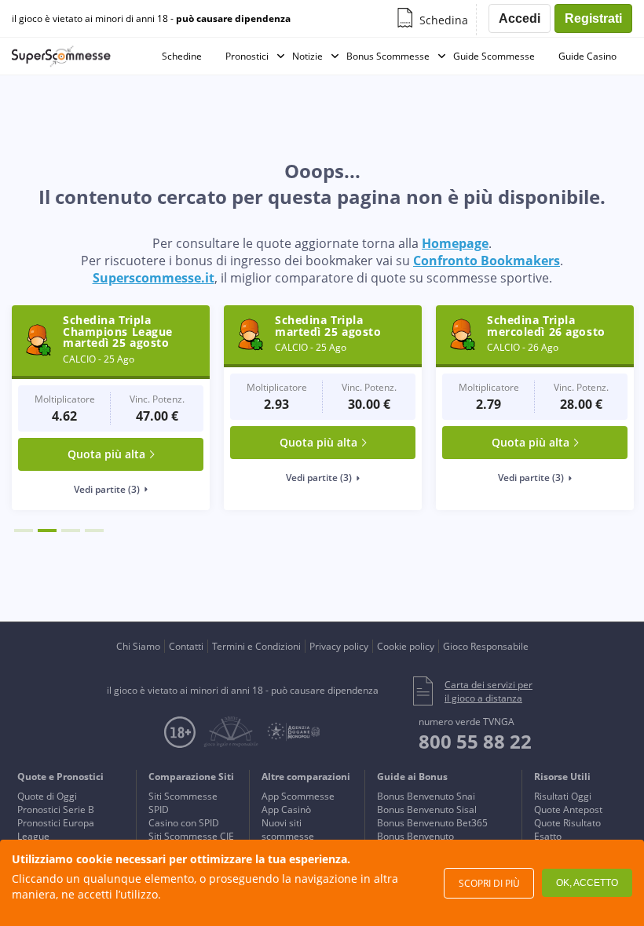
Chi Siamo (138, 646)
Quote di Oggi (47, 796)
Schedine (182, 56)
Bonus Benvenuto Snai (426, 796)
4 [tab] (94, 530)
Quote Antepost (568, 809)
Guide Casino (587, 56)
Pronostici (247, 56)
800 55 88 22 (475, 741)
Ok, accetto (587, 882)
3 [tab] (70, 530)
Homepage (455, 243)
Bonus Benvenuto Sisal (427, 809)
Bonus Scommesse (388, 56)
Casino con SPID (183, 822)
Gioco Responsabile (486, 646)
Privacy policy (338, 646)
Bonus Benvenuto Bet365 (432, 822)
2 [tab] (47, 530)
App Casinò (286, 809)
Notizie (307, 56)
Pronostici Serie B (55, 809)
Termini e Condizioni (256, 646)
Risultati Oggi (562, 796)
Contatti (186, 646)
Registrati (593, 18)
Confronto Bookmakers (486, 260)
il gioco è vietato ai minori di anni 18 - (151, 19)
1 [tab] (23, 530)
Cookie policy (405, 646)
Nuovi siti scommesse (288, 829)
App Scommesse (298, 796)
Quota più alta (106, 454)
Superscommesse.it (153, 277)
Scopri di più (489, 883)
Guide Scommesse (494, 56)
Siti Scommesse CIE (191, 836)
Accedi (519, 18)
